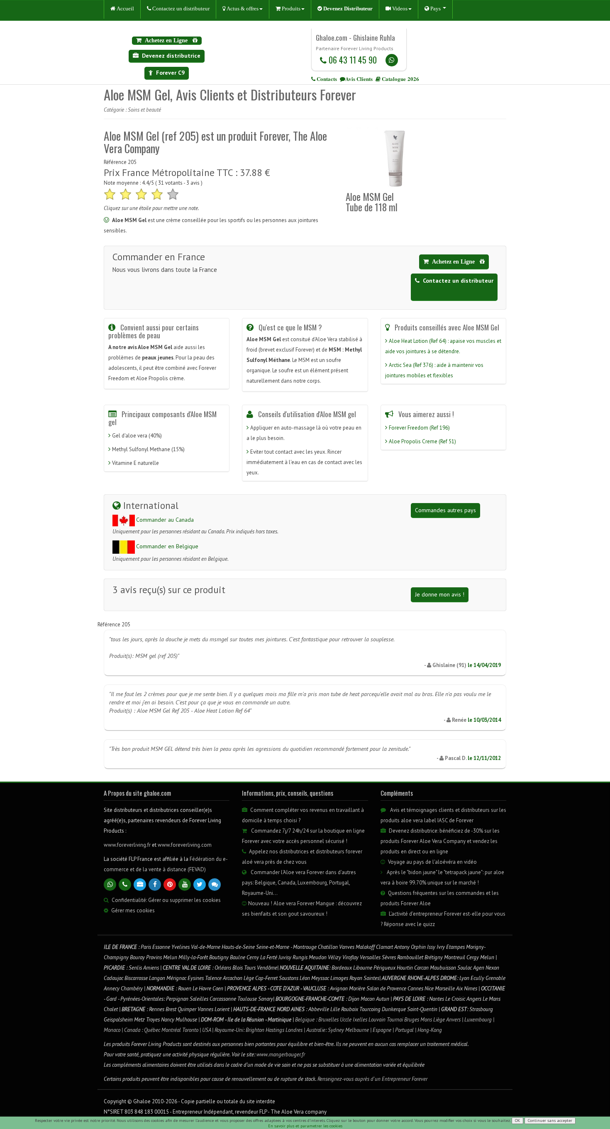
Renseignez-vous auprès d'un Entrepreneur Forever (372, 1079)
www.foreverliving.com (185, 844)
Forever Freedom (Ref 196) (419, 427)
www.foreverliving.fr (128, 844)
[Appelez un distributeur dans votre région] (125, 884)
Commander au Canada (165, 519)
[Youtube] (184, 884)
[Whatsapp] (392, 60)
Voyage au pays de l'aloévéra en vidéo (432, 861)
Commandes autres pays (445, 510)
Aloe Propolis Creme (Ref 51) (422, 441)
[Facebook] (155, 884)
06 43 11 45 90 (352, 60)
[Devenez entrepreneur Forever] (140, 884)
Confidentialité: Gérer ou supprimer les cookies (165, 900)
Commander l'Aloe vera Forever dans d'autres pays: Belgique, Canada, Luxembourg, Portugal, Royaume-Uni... (299, 883)
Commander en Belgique (167, 546)
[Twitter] (199, 884)
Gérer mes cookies (133, 910)
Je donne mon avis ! (439, 594)
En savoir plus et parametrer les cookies (305, 1126)
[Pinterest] (169, 884)
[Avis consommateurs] (214, 884)
